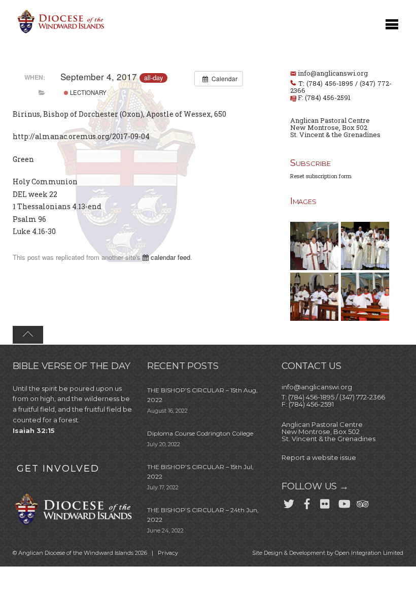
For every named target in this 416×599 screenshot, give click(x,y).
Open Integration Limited (369, 552)
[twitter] (289, 502)
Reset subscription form (321, 176)
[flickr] (325, 502)
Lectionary (87, 92)
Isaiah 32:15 (34, 430)
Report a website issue (319, 457)
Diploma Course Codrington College (200, 433)
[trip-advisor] (362, 502)
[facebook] (307, 502)
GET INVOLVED (58, 468)
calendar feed (169, 257)
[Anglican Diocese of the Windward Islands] (59, 32)
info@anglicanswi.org (333, 73)
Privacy (168, 552)
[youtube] (343, 502)
